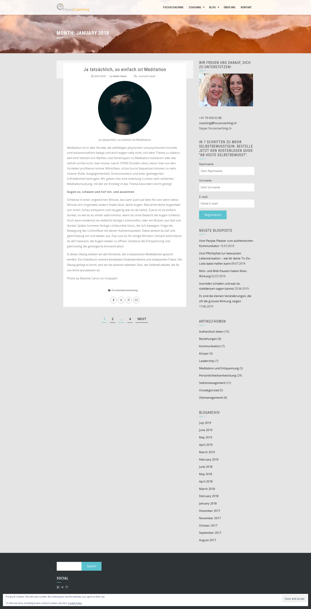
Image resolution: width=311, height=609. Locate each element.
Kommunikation (210, 346)
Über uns (229, 7)
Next (141, 319)
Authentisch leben (211, 332)
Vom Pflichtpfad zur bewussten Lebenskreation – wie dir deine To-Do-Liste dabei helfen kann (225, 258)
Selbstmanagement (212, 383)
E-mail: (203, 197)
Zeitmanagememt (211, 398)
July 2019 (205, 423)
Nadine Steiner (119, 76)
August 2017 (207, 540)
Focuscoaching (173, 7)
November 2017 (210, 518)
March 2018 (207, 489)
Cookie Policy (75, 603)
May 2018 (205, 474)
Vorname (205, 180)
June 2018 (205, 467)
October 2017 (208, 526)
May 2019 (205, 437)
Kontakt (246, 7)
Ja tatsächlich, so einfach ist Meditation (125, 69)
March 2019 (207, 452)
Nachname (206, 164)
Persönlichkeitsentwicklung (124, 290)
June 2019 (205, 430)
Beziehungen (208, 339)
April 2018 (206, 481)
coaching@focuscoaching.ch (218, 123)
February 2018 (208, 496)
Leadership (206, 361)
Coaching (195, 7)
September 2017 (210, 533)
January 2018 (208, 503)
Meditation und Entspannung (219, 368)
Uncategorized (209, 390)
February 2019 (208, 459)
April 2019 (206, 445)
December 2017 (209, 511)
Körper (204, 354)
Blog (212, 7)
